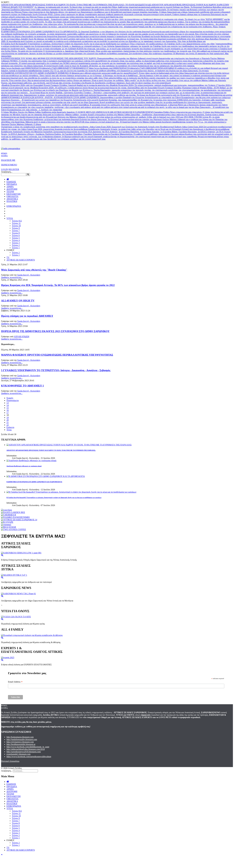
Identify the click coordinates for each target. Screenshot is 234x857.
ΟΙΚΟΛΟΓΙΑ (12, 196)
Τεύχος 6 (16, 235)
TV (7, 257)
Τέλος (9, 430)
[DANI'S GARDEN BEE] (13, 512)
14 (7, 405)
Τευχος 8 (16, 233)
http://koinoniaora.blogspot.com (20, 737)
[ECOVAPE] (7, 522)
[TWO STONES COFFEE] (13, 529)
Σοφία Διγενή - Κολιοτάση (28, 275)
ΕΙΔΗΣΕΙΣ (11, 182)
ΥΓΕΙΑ (9, 218)
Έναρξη (9, 398)
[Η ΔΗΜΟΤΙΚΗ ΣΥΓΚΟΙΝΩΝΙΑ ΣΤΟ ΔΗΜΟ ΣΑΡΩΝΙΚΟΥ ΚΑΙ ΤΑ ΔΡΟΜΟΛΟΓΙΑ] (45, 476)
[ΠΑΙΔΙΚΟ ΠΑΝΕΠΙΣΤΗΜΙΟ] (15, 517)
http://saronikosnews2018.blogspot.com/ (23, 752)
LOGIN (4, 169)
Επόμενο (10, 427)
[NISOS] (8, 527)
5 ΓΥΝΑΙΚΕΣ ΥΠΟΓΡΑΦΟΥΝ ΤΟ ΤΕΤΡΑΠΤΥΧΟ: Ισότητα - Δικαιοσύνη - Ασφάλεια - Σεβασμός (55, 370)
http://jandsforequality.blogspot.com (21, 739)
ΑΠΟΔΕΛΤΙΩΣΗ (21, 336)
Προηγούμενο (12, 400)
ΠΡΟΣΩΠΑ (11, 184)
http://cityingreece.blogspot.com (20, 742)
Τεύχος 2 (16, 245)
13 (7, 403)
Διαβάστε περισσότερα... (11, 277)
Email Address (15, 681)
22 (7, 425)
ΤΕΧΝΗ (10, 191)
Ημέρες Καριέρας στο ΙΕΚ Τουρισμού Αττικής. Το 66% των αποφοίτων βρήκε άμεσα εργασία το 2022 (58, 285)
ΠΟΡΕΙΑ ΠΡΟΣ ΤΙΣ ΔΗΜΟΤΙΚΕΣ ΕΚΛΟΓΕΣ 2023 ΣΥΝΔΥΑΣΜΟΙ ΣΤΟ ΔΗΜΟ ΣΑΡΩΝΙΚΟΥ (55, 331)
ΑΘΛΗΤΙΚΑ (12, 199)
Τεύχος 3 (16, 243)
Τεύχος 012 (17, 221)
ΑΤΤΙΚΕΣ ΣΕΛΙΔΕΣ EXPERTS (20, 260)
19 (7, 417)
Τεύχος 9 (16, 228)
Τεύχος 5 (16, 238)
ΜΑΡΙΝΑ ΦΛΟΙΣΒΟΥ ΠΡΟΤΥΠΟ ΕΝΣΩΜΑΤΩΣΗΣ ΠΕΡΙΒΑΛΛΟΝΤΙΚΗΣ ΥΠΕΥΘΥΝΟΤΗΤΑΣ (57, 354)
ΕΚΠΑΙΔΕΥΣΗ (13, 194)
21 (7, 422)
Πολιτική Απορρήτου (10, 761)
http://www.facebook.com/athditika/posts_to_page (27, 747)
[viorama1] (6, 524)
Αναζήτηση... (6, 172)
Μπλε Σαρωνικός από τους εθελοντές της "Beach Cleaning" (34, 269)
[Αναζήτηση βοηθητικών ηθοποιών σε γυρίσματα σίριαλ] (31, 460)
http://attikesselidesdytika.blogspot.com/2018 (25, 749)
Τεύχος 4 (16, 240)
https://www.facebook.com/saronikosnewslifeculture (28, 756)
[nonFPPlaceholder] (6, 510)
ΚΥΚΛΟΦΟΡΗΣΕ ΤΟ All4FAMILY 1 (22, 385)
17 (7, 412)
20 (7, 420)
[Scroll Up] (1, 854)
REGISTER (14, 169)
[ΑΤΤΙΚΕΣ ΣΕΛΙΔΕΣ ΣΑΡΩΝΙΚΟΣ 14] (19, 520)
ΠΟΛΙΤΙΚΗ (11, 201)
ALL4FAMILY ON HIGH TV (18, 300)
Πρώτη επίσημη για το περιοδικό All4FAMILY (27, 315)
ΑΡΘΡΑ (10, 186)
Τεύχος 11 (16, 223)
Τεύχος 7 (16, 230)
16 (7, 410)
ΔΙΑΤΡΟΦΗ (11, 189)
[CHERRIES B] (8, 515)
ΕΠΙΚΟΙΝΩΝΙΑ (13, 206)
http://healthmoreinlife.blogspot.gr (20, 744)
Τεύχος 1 (16, 248)
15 (7, 408)
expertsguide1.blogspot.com (18, 754)
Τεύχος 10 (16, 226)
